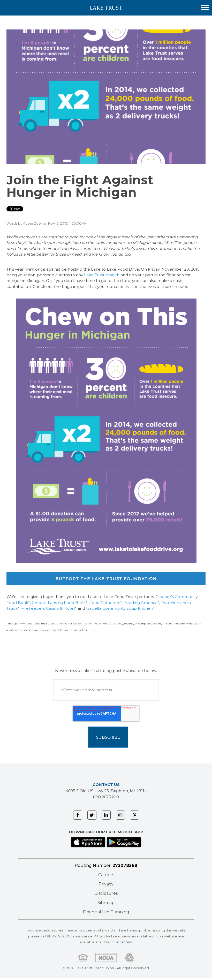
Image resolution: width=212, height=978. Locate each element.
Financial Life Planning (106, 912)
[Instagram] (120, 815)
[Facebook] (77, 815)
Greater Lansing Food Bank (59, 602)
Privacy (106, 884)
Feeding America (140, 602)
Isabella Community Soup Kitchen (119, 608)
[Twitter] (91, 815)
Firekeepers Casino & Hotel (48, 608)
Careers (106, 875)
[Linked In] (106, 815)
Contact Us (106, 784)
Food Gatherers (104, 602)
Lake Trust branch (102, 274)
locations (124, 942)
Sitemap (106, 903)
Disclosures (106, 893)
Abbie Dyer (32, 223)
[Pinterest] (134, 815)
